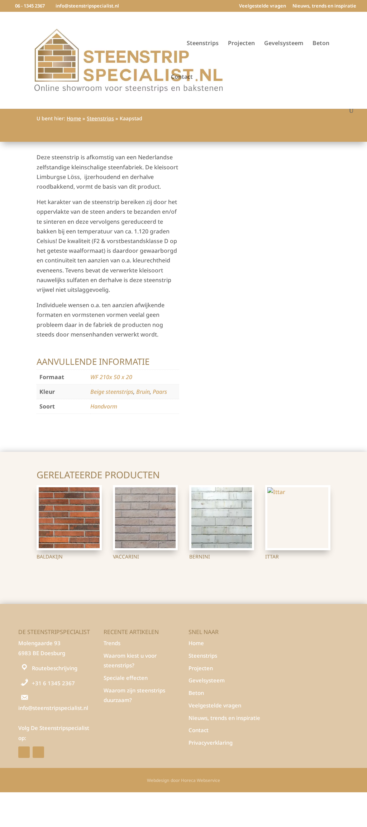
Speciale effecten (126, 677)
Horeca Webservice (200, 780)
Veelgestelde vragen (262, 6)
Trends (112, 643)
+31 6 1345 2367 (53, 683)
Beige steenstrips (111, 392)
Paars (160, 392)
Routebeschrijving (54, 668)
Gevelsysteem (283, 43)
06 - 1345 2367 (30, 6)
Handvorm (103, 406)
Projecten (241, 43)
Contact (182, 77)
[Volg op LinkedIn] (38, 752)
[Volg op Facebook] (24, 752)
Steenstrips (203, 43)
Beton (321, 43)
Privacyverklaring (211, 742)
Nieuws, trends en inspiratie (324, 6)
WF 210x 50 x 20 (111, 377)
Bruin (143, 392)
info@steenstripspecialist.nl (53, 707)
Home (74, 118)
